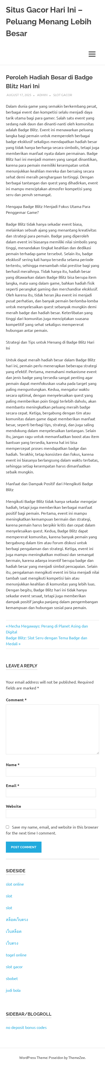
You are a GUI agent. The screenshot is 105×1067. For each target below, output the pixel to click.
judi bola (13, 990)
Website (13, 806)
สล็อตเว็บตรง (17, 919)
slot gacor (14, 966)
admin (42, 95)
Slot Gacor (62, 95)
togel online (16, 954)
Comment (16, 699)
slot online (15, 883)
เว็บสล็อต (13, 931)
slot (9, 895)
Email (12, 785)
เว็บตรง (12, 942)
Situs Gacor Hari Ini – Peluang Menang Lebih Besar (48, 21)
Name (13, 764)
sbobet (12, 978)
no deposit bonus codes (26, 1027)
